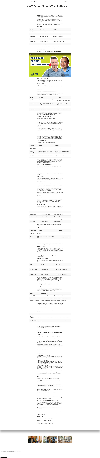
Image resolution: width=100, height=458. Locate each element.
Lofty (59, 361)
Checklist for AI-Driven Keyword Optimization (45, 423)
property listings (60, 120)
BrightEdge (39, 125)
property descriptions (46, 103)
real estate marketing (58, 138)
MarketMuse (39, 236)
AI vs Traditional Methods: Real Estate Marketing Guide (46, 418)
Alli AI (38, 120)
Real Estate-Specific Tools (43, 360)
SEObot (38, 122)
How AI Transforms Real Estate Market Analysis (45, 421)
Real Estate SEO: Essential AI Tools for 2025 (44, 420)
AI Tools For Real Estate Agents (50, 122)
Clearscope (50, 236)
